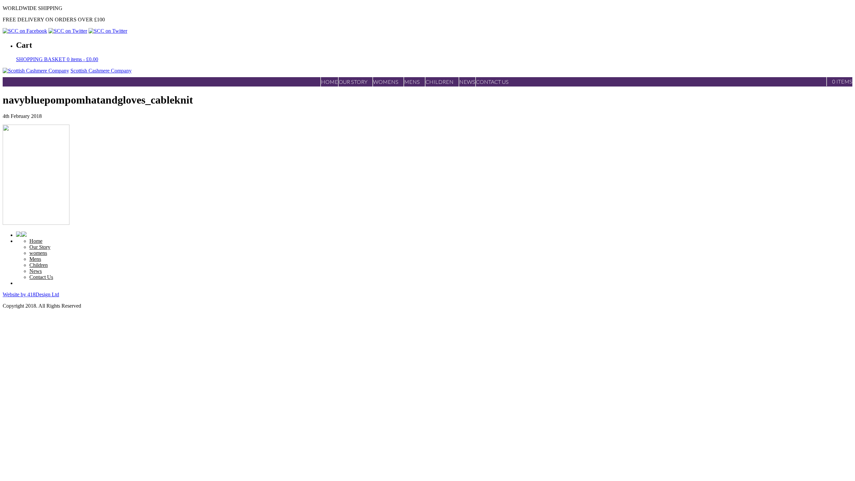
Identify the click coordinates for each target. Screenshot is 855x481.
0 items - (57, 59)
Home (35, 241)
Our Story (39, 247)
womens (38, 253)
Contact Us (41, 277)
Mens (35, 259)
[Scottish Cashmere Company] (36, 70)
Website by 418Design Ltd (31, 294)
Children (38, 265)
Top (839, 465)
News (35, 271)
